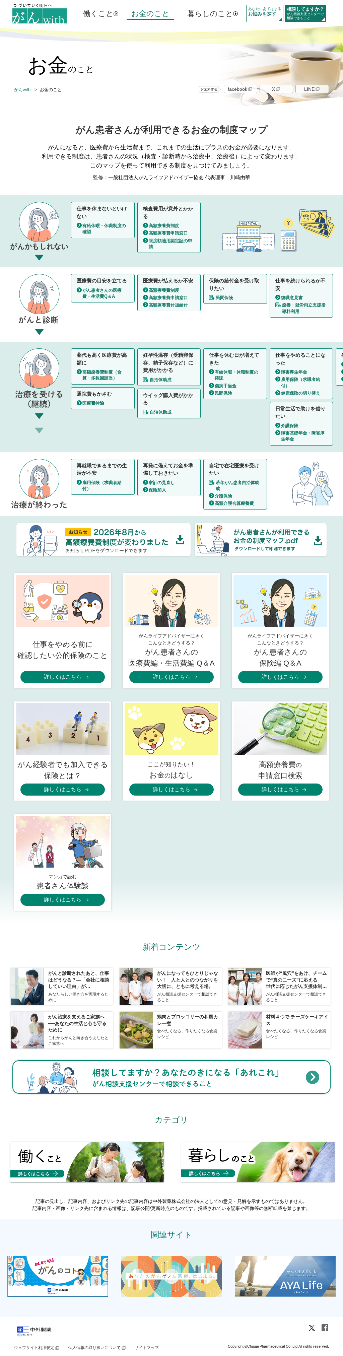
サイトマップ (147, 1347)
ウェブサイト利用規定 (34, 1347)
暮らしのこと (210, 13)
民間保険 (224, 297)
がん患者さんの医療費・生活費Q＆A (102, 293)
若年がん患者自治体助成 (237, 485)
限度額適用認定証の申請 (170, 243)
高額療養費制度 (164, 225)
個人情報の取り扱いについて (94, 1347)
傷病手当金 (225, 385)
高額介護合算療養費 (234, 503)
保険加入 (157, 489)
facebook (237, 89)
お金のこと (150, 13)
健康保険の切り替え (300, 393)
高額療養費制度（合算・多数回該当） (102, 375)
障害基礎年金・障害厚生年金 (303, 436)
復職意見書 (292, 297)
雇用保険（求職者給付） (300, 382)
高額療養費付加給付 (168, 305)
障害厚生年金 (294, 372)
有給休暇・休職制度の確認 (104, 228)
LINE (309, 89)
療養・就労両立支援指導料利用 (304, 308)
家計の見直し (162, 482)
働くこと (98, 13)
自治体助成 (161, 379)
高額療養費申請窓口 (168, 232)
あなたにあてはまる (264, 11)
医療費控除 (93, 403)
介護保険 (289, 425)
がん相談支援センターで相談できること (305, 13)
